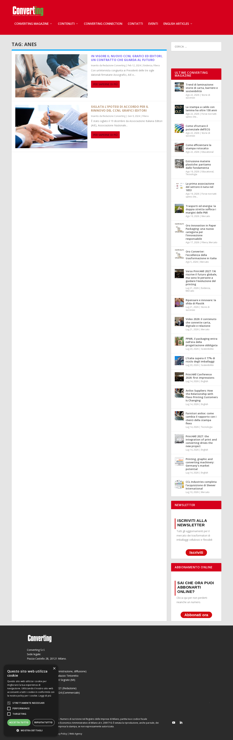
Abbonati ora (196, 615)
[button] (31, 730)
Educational (208, 151)
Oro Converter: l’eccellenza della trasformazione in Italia (201, 255)
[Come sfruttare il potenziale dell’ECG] (179, 128)
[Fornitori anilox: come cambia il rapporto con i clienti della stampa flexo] (179, 415)
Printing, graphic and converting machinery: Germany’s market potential (200, 464)
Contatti (135, 24)
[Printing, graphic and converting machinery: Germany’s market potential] (179, 461)
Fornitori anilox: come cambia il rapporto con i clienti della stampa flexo (201, 418)
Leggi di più (45, 695)
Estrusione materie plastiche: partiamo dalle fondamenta (198, 164)
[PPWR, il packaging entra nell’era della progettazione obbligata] (179, 341)
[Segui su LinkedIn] (181, 722)
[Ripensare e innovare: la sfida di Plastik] (179, 302)
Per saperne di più (105, 84)
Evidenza (147, 65)
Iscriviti (196, 552)
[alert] (31, 700)
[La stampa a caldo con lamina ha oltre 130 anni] (179, 109)
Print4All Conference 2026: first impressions (200, 376)
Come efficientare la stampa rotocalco (198, 146)
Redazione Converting (114, 65)
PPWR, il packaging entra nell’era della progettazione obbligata (202, 342)
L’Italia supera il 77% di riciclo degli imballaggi (200, 359)
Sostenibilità (207, 348)
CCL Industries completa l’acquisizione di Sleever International (201, 485)
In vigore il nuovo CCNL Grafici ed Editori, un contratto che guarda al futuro (127, 58)
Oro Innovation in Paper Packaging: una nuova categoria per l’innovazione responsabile (201, 232)
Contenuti (66, 24)
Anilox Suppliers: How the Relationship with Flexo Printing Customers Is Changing (202, 395)
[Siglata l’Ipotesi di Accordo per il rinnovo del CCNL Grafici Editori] (51, 126)
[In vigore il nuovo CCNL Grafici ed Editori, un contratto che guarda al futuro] (51, 75)
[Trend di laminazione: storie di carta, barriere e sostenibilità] (179, 87)
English (204, 381)
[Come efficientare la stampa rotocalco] (179, 147)
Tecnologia (191, 174)
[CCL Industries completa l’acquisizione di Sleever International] (179, 484)
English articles (176, 24)
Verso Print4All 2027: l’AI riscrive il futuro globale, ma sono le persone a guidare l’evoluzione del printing (201, 277)
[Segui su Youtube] (174, 722)
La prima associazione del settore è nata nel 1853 (200, 187)
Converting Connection (103, 24)
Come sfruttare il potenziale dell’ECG (198, 127)
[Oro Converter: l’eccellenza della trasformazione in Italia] (179, 253)
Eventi (153, 24)
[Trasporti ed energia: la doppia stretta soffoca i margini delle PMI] (179, 208)
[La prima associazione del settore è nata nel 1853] (179, 186)
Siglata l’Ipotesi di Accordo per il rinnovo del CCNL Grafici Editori (120, 109)
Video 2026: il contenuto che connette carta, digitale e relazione (201, 322)
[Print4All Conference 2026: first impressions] (179, 376)
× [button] (54, 668)
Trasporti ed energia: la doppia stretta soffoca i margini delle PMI (201, 209)
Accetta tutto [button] (19, 722)
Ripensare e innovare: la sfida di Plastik (201, 301)
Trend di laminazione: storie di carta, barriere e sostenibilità (202, 88)
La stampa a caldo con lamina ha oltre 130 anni (201, 108)
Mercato (206, 216)
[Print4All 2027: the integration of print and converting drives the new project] (179, 438)
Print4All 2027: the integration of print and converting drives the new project (201, 441)
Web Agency (75, 733)
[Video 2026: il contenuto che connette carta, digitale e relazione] (179, 321)
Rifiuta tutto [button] (43, 722)
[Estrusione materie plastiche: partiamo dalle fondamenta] (179, 163)
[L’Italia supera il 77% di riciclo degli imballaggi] (179, 360)
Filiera (156, 65)
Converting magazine (31, 24)
